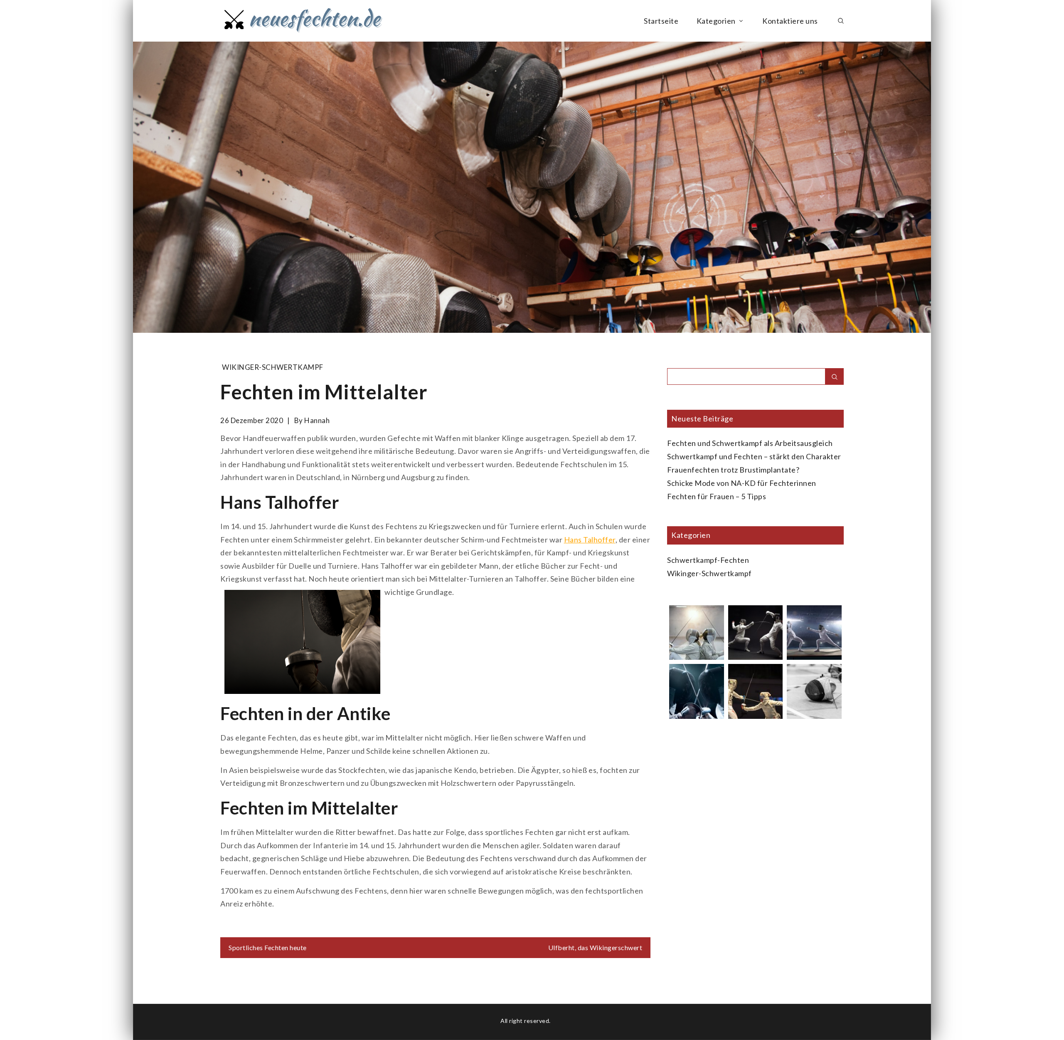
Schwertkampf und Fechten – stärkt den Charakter (754, 456)
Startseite (661, 20)
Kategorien (716, 20)
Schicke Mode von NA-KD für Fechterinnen (741, 483)
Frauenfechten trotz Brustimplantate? (733, 469)
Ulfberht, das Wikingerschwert (595, 947)
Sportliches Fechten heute (268, 947)
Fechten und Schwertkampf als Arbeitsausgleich (750, 443)
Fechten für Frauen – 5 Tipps (716, 496)
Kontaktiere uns (790, 20)
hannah (317, 420)
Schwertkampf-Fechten (708, 560)
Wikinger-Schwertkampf (272, 367)
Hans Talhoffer (590, 539)
